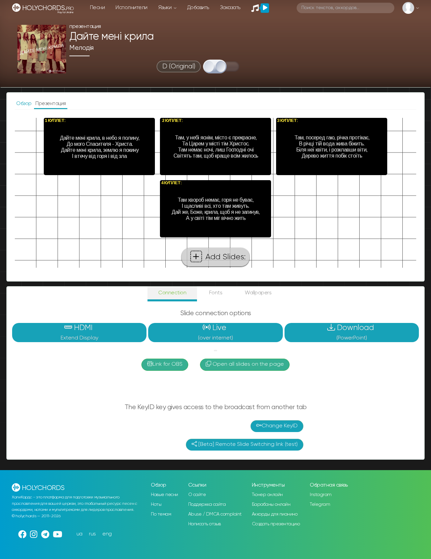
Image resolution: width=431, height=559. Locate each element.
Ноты (156, 504)
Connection (172, 292)
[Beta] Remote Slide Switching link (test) (247, 444)
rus (92, 533)
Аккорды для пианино (275, 514)
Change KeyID (280, 426)
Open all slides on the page (247, 364)
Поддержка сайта (207, 504)
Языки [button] (165, 7)
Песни (97, 7)
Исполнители (131, 7)
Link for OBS (168, 364)
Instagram (321, 494)
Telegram (320, 504)
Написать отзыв (204, 524)
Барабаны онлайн (271, 504)
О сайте (197, 494)
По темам (161, 514)
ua (79, 533)
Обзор (24, 103)
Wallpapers (258, 292)
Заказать (230, 7)
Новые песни (164, 494)
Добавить (198, 7)
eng (107, 533)
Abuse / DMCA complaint (215, 514)
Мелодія (81, 48)
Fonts (216, 292)
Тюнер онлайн (267, 494)
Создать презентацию (276, 524)
